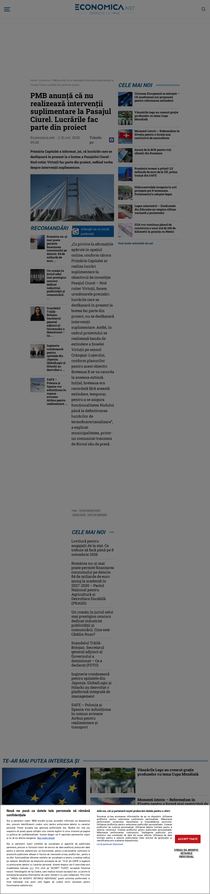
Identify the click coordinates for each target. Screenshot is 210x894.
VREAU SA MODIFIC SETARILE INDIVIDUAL (186, 853)
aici (31, 868)
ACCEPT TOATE (187, 839)
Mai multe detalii (46, 838)
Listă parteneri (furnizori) (110, 844)
